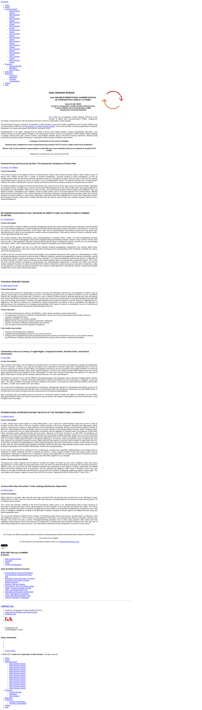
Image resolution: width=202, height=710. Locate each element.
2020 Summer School (17, 669)
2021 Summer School (13, 559)
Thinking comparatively (14, 80)
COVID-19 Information (13, 565)
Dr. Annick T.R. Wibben (9, 167)
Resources (9, 74)
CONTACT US (7, 606)
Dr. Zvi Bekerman (7, 219)
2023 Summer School (17, 664)
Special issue (14, 70)
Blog (7, 85)
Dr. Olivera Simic (7, 490)
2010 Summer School (17, 688)
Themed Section (15, 66)
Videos (7, 83)
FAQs (7, 563)
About (7, 7)
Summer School (11, 9)
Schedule (8, 561)
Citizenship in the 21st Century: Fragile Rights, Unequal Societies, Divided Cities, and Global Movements (19, 588)
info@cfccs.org (10, 614)
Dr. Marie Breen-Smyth (9, 286)
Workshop (13, 68)
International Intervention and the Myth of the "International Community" (19, 593)
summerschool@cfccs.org (69, 542)
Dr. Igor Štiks (5, 358)
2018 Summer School (17, 673)
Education (9, 72)
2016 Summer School (17, 677)
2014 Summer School (17, 681)
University (4, 2)
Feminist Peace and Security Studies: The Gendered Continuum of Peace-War (19, 575)
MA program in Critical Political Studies (40, 126)
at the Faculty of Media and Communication (21, 612)
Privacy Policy (10, 651)
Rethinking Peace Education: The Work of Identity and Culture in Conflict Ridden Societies (20, 580)
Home (7, 5)
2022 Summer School (17, 665)
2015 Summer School (17, 679)
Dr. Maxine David (7, 416)
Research (8, 64)
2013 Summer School (17, 683)
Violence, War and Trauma (15, 584)
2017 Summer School (17, 675)
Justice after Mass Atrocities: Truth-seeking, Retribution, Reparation (18, 596)
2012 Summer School (17, 684)
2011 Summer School (14, 57)
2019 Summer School (17, 671)
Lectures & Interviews (13, 76)
